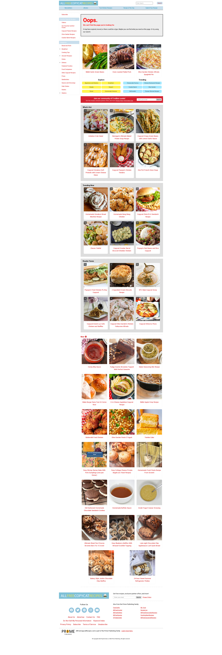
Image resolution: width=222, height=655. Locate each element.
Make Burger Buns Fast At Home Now (94, 403)
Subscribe (65, 14)
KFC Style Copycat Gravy (148, 290)
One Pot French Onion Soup (148, 170)
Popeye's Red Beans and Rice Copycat (148, 249)
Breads (91, 87)
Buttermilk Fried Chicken (94, 437)
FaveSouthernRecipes (147, 615)
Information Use (128, 100)
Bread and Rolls (66, 45)
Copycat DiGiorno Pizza (148, 324)
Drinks (64, 59)
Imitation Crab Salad (95, 136)
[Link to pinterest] (84, 610)
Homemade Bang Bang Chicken (121, 215)
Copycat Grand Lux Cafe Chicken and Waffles (96, 325)
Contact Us (90, 617)
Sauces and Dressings (68, 83)
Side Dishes (65, 86)
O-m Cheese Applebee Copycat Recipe (121, 403)
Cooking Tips (66, 52)
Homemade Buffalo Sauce (121, 508)
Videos (64, 22)
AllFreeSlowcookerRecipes (149, 613)
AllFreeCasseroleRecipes (148, 618)
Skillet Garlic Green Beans (95, 72)
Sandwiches (65, 79)
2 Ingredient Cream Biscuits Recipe (122, 291)
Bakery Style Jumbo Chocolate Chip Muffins (101, 579)
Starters (64, 93)
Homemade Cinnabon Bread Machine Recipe (96, 215)
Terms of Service (89, 624)
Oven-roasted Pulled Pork (122, 72)
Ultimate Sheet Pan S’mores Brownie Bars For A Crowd (94, 544)
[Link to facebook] (71, 610)
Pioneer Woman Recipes (152, 91)
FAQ (98, 617)
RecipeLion (144, 610)
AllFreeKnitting (117, 613)
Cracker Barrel (133, 87)
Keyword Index (99, 621)
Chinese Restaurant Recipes (152, 83)
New (82, 337)
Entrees (64, 62)
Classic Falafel (96, 248)
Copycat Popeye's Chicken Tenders (121, 171)
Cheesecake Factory (132, 83)
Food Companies (67, 69)
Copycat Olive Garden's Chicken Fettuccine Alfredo (121, 325)
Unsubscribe (102, 624)
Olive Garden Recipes (68, 34)
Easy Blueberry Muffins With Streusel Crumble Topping (122, 544)
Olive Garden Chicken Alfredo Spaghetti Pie (148, 73)
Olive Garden (152, 87)
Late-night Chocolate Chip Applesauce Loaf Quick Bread (149, 544)
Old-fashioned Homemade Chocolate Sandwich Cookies (94, 509)
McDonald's (132, 91)
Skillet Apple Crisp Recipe (149, 402)
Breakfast (65, 49)
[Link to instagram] (90, 610)
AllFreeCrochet (117, 610)
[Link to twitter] (77, 610)
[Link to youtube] (97, 610)
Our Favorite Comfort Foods (68, 26)
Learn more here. (127, 631)
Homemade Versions (111, 91)
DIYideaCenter (117, 618)
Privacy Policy (119, 100)
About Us (71, 617)
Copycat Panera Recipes (69, 31)
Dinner (91, 91)
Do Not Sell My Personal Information (77, 621)
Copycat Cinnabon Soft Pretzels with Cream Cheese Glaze (96, 172)
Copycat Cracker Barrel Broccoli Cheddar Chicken (121, 249)
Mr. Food (143, 608)
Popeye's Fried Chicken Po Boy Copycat (96, 291)
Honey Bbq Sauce (94, 367)
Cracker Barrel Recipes (69, 38)
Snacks (64, 89)
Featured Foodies (67, 66)
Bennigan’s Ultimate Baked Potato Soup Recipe (121, 137)
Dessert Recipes (67, 56)
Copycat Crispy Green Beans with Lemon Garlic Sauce (148, 137)
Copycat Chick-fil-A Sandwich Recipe (148, 215)
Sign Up (159, 99)
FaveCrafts (116, 608)
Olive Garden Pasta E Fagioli (122, 437)
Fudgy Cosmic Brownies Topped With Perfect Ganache (122, 368)
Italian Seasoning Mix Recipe (149, 367)
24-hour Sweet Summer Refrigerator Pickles (142, 579)
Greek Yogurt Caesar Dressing (149, 508)
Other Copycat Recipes (69, 73)
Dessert (111, 87)
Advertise (80, 617)
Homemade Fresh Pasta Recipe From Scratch (149, 471)
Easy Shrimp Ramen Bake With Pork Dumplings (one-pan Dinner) (94, 472)
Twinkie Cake (149, 437)
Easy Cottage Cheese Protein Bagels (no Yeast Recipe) (121, 471)
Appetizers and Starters (91, 83)
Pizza (63, 76)
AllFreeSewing (117, 615)
